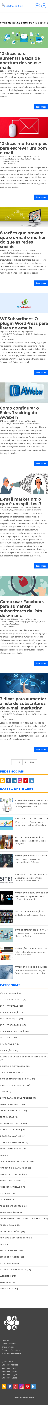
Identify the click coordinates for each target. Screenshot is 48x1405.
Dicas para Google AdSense (16, 1098)
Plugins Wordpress (11, 1206)
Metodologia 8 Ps (10, 1180)
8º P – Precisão (8, 1038)
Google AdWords (10, 1130)
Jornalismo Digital (11, 1149)
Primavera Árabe (9, 1212)
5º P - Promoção (9, 621)
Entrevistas (7, 1117)
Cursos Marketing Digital (30, 930)
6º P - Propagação (23, 621)
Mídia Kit (5, 1340)
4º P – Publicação (10, 1012)
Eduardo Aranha (31, 71)
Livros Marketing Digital (15, 1161)
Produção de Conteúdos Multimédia (21, 1219)
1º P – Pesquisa (8, 993)
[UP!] (24, 1402)
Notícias (5, 1193)
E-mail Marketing (9, 73)
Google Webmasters (12, 1142)
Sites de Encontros (11, 1250)
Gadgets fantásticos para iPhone (30, 915)
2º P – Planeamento (11, 999)
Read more (40, 107)
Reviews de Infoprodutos (15, 1238)
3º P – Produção (9, 1006)
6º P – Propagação (10, 1025)
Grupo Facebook (9, 1343)
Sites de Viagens (9, 1257)
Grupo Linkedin (8, 1347)
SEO (40, 819)
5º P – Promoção (9, 1019)
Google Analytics (10, 1136)
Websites (5, 1276)
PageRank (5, 1200)
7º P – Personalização (13, 1031)
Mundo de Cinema (9, 1371)
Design (4, 1091)
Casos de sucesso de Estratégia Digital (24, 1057)
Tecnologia (35, 948)
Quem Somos (8, 1361)
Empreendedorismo (11, 1111)
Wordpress (6, 336)
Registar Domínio (10, 1231)
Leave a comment (37, 73)
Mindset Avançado (11, 1187)
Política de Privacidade (11, 1353)
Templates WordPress (13, 1269)
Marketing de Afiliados (14, 1168)
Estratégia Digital (11, 1123)
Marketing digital (23, 73)
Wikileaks (5, 1282)
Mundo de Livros (9, 1368)
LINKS (3, 1155)
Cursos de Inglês (10, 1072)
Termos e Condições (11, 1350)
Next (32, 762)
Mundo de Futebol (9, 1377)
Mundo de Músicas (10, 1364)
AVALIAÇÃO (7, 253)
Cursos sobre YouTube (13, 1085)
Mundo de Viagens (10, 1374)
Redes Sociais (15, 624)
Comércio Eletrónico (12, 1066)
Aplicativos (22, 837)
